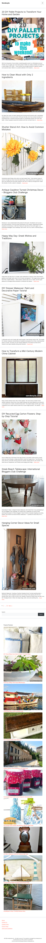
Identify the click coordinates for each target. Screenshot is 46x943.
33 (7, 605)
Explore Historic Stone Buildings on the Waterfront (16, 768)
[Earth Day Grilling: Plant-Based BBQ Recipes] (23, 668)
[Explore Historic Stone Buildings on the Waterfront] (23, 754)
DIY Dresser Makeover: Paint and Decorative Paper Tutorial (18, 289)
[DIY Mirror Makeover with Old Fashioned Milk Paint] (23, 840)
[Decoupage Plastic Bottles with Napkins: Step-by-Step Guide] (23, 811)
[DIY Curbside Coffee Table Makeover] (23, 725)
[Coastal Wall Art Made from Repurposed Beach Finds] (23, 868)
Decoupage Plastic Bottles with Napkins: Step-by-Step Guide (18, 825)
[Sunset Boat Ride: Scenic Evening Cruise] (23, 697)
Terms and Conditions (7, 928)
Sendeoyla (6, 3)
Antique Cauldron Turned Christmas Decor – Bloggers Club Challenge (22, 191)
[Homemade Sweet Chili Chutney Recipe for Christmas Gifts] (23, 783)
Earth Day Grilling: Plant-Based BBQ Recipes (14, 682)
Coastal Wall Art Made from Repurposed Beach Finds (16, 882)
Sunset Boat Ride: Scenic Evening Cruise (13, 711)
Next (10, 605)
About (3, 920)
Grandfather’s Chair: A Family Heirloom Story (14, 911)
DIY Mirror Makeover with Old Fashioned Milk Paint (16, 854)
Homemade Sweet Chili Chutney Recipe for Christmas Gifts (18, 797)
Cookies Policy (5, 924)
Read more (36, 67)
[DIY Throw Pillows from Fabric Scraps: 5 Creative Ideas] (23, 640)
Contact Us (4, 922)
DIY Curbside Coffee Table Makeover (13, 739)
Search (3, 612)
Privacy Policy (5, 926)
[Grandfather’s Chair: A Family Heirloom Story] (23, 897)
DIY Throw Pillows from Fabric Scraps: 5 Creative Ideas (17, 654)
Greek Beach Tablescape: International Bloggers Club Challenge (21, 470)
